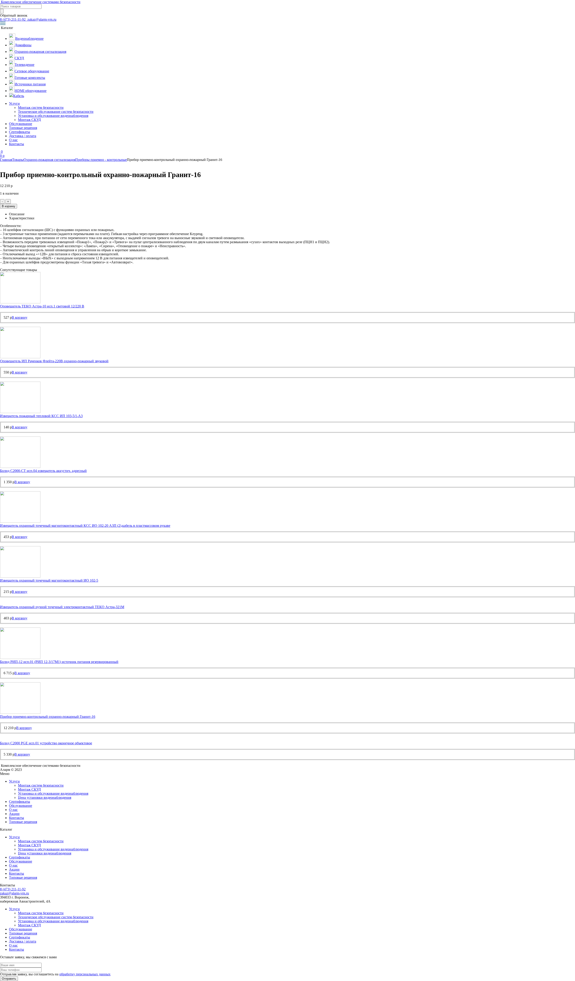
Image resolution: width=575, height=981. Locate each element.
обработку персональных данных (85, 974)
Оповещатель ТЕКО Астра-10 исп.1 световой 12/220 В (42, 306)
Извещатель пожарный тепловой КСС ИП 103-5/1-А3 (41, 416)
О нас (13, 140)
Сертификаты (19, 132)
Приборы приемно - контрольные (101, 160)
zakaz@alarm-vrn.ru (41, 19)
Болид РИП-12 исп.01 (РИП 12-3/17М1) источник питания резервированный (59, 662)
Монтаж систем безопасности (41, 107)
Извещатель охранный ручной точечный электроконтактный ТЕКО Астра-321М (62, 607)
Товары (18, 160)
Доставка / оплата (22, 136)
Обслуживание (20, 124)
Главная (6, 160)
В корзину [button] (19, 317)
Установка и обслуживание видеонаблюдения (53, 116)
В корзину (8, 206)
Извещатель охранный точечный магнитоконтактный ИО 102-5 (49, 580)
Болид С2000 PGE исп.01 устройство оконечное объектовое (46, 743)
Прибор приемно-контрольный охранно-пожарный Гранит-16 (47, 717)
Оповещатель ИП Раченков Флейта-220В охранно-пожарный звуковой (54, 361)
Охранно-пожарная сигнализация (49, 160)
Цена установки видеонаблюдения (44, 797)
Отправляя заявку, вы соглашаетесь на (55, 974)
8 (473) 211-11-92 (13, 19)
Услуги (14, 103)
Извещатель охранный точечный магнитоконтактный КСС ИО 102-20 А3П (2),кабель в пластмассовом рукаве (85, 525)
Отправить (9, 978)
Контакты (16, 144)
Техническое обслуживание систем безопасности (55, 111)
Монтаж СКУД (29, 120)
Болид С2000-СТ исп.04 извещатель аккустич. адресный (43, 471)
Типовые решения (23, 128)
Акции (14, 814)
